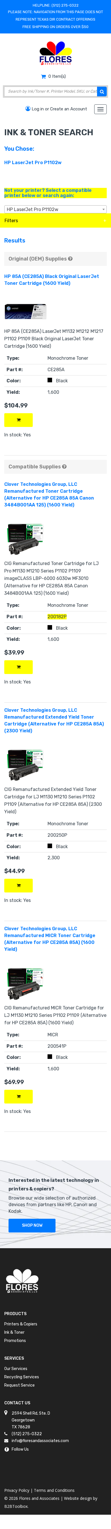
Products (15, 1313)
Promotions (15, 1340)
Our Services (15, 1368)
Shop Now (32, 1225)
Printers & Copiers (20, 1324)
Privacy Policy (16, 1490)
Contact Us (17, 1403)
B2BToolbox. (16, 1506)
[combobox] (55, 209)
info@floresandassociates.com (40, 1440)
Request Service (19, 1385)
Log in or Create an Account (58, 109)
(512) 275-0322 (65, 5)
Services (14, 1358)
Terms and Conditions (54, 1490)
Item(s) (57, 76)
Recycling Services (21, 1377)
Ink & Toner (14, 1332)
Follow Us (20, 1449)
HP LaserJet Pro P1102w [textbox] (32, 209)
